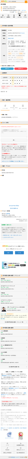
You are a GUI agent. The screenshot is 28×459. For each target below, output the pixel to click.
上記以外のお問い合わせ (8, 237)
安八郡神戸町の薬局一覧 (14, 366)
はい (9, 252)
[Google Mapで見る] (14, 205)
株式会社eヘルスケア (7, 375)
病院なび (4, 1)
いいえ (19, 252)
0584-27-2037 (11, 38)
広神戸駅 (8, 213)
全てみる (24, 10)
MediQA (7, 449)
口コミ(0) (19, 17)
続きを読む (3, 318)
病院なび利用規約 (7, 452)
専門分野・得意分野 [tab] (14, 108)
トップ (7, 445)
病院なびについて (21, 449)
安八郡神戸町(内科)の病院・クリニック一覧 (14, 322)
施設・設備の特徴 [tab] (23, 108)
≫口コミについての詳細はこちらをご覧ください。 (13, 161)
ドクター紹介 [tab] (5, 108)
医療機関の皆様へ (21, 445)
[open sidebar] (26, 2)
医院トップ (3, 17)
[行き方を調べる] (14, 208)
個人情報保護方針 (21, 452)
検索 (26, 457)
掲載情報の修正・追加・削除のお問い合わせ (12, 235)
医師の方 (7, 68)
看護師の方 (20, 68)
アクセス (25, 17)
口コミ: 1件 (3, 314)
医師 (14, 17)
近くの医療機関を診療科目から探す (16, 46)
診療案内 (8, 17)
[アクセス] (22, 33)
